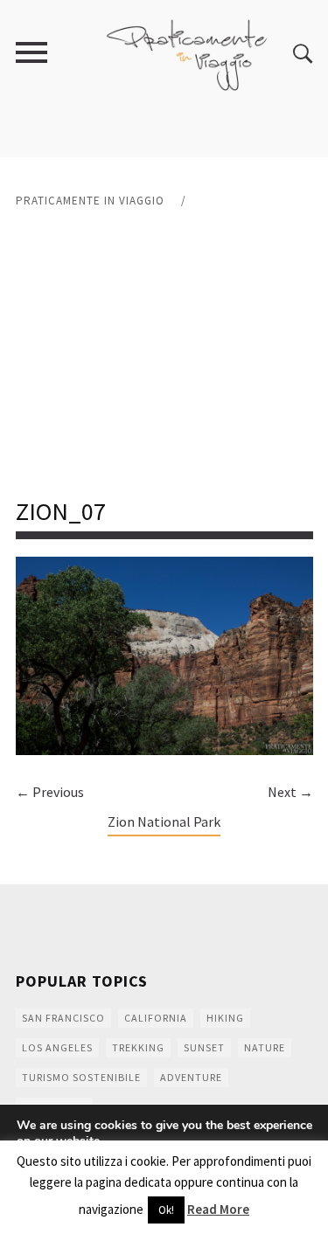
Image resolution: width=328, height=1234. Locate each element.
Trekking (138, 1047)
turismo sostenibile (81, 1077)
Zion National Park (164, 821)
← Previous (50, 792)
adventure (191, 1077)
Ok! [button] (166, 1210)
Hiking (225, 1017)
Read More (218, 1209)
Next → (290, 792)
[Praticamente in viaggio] (187, 52)
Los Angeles (57, 1047)
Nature (264, 1047)
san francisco (63, 1017)
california (155, 1017)
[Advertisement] (164, 354)
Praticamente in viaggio (90, 200)
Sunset (204, 1047)
